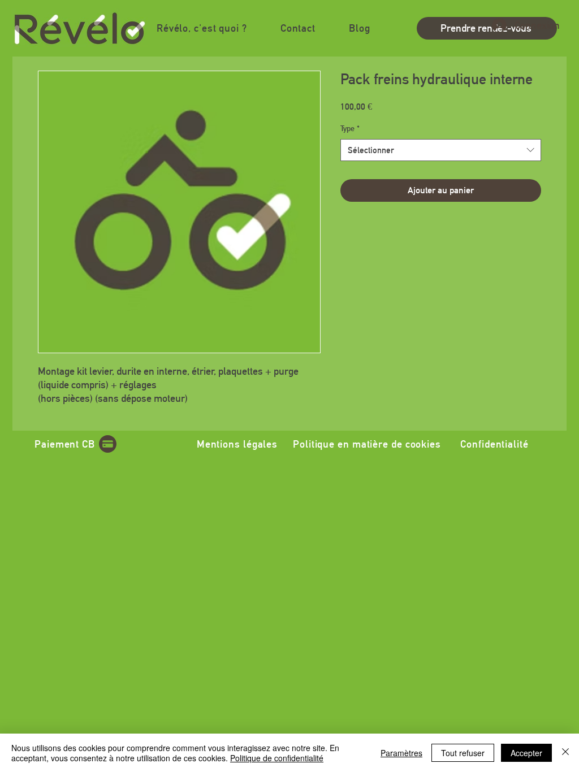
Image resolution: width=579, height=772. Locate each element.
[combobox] (440, 150)
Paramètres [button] (401, 752)
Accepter (526, 752)
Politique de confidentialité (276, 758)
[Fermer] (565, 753)
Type (350, 128)
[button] (201, 28)
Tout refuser (463, 752)
